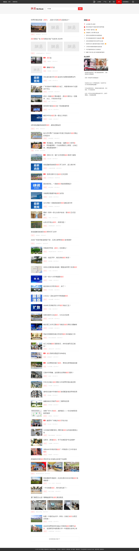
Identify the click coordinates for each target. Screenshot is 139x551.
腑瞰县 (50, 67)
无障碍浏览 (15, 1)
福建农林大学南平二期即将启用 (56, 401)
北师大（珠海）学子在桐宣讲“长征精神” (59, 440)
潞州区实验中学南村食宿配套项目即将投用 (60, 392)
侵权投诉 (102, 549)
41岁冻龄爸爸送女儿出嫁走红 (93, 49)
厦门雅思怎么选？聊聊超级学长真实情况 (47, 497)
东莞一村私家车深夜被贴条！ (92, 77)
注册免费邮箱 (125, 1)
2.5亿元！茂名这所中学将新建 (55, 296)
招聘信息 (68, 549)
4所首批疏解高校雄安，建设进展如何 (46, 125)
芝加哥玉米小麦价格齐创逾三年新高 (95, 44)
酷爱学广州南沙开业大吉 (57, 420)
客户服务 (73, 549)
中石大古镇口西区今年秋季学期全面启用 (59, 382)
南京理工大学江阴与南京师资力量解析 (60, 324)
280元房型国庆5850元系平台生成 (94, 41)
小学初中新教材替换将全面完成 (94, 46)
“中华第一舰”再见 (90, 29)
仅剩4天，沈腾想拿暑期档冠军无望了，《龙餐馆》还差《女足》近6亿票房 (95, 67)
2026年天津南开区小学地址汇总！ (57, 305)
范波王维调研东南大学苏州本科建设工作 (59, 334)
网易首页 (5, 1)
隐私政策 (78, 549)
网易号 (32, 34)
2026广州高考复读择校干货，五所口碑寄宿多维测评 (51, 240)
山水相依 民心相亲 (90, 24)
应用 (9, 1)
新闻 (45, 395)
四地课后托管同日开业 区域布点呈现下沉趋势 (49, 459)
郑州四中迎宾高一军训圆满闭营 (56, 106)
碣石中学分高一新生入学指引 (55, 115)
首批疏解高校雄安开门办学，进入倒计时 (59, 165)
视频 (45, 61)
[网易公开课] (99, 1)
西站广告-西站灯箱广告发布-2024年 (47, 39)
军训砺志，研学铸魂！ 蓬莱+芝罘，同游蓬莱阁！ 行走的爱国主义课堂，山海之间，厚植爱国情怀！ (60, 145)
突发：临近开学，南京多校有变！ (57, 257)
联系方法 (63, 549)
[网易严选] (105, 1)
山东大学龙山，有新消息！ (54, 222)
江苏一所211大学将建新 (53, 277)
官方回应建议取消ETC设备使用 (94, 38)
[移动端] (94, 1)
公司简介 (59, 549)
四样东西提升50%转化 (56, 353)
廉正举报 (97, 549)
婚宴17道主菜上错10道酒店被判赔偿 (95, 52)
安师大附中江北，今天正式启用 (56, 315)
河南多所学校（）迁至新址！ (55, 248)
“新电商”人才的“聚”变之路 (92, 32)
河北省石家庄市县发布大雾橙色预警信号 (59, 77)
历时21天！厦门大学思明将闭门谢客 (61, 155)
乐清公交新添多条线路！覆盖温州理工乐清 (60, 267)
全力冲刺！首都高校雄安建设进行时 (57, 203)
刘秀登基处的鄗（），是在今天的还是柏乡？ (50, 20)
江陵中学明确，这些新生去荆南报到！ (58, 372)
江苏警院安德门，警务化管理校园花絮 (61, 363)
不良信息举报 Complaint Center (87, 549)
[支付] (110, 1)
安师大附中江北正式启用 (57, 174)
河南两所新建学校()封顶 (53, 193)
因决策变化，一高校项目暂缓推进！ (57, 184)
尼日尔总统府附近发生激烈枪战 (94, 35)
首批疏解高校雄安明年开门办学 (44, 232)
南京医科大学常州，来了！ (54, 286)
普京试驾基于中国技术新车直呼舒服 (95, 27)
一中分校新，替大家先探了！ (55, 488)
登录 (119, 1)
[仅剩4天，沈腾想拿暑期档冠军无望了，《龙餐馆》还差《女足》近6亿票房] (96, 65)
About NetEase (52, 549)
